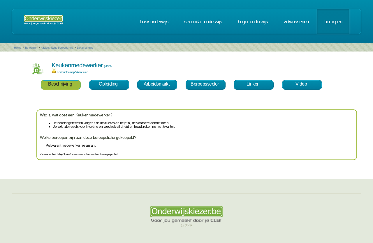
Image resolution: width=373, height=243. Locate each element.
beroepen (333, 21)
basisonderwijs (154, 21)
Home (17, 47)
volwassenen (296, 21)
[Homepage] (43, 21)
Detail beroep (85, 47)
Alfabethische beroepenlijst (57, 47)
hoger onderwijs (253, 21)
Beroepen (31, 47)
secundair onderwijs (203, 21)
